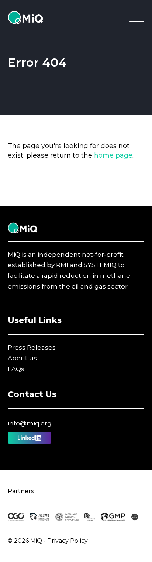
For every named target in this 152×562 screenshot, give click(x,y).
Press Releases (32, 347)
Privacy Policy (67, 540)
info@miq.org (30, 423)
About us (22, 358)
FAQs (16, 369)
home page (113, 155)
